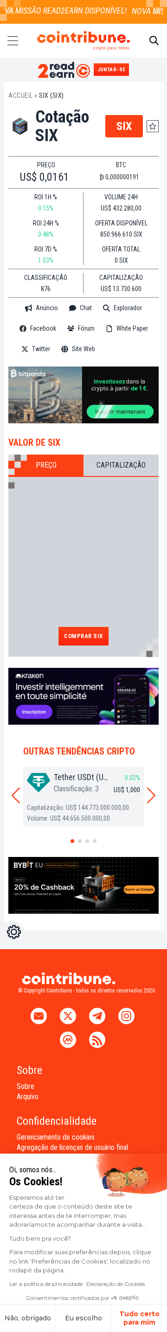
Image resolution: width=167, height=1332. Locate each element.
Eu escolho (83, 1318)
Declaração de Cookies (115, 1283)
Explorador (128, 308)
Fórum (86, 328)
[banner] (83, 395)
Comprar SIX (83, 635)
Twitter (41, 349)
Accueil (20, 95)
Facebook (43, 328)
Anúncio (47, 308)
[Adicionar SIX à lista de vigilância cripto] (153, 126)
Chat (86, 308)
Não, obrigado (28, 1318)
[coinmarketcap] (126, 349)
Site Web (83, 349)
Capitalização (121, 465)
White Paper (132, 328)
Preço (46, 465)
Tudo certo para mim (139, 1318)
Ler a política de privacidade (46, 1283)
